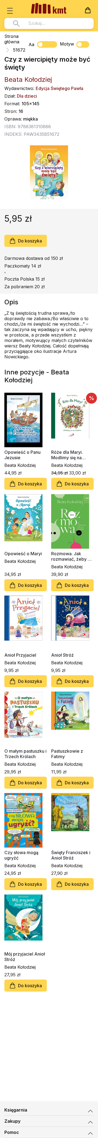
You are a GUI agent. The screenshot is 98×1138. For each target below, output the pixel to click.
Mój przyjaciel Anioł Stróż (24, 956)
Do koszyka (30, 241)
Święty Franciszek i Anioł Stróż (70, 855)
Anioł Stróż (62, 655)
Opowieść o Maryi (23, 553)
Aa (31, 44)
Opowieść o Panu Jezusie (22, 454)
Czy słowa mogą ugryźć (21, 855)
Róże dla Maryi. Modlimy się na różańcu (67, 454)
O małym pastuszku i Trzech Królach (25, 753)
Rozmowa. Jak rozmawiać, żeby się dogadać (72, 556)
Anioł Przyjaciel (20, 655)
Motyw (67, 44)
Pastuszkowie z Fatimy (67, 753)
